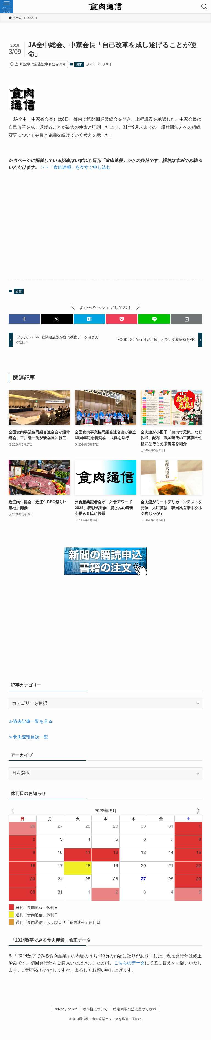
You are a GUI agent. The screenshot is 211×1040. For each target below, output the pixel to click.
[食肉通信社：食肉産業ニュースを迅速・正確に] (105, 6)
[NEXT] (197, 810)
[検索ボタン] (204, 6)
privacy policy (66, 1009)
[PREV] (14, 810)
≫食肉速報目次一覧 (28, 737)
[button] (24, 319)
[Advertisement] (106, 225)
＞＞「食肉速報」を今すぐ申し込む (75, 167)
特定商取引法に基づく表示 (134, 1009)
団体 (79, 64)
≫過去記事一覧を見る (30, 721)
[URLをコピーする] (186, 319)
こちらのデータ (129, 963)
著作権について (95, 1009)
